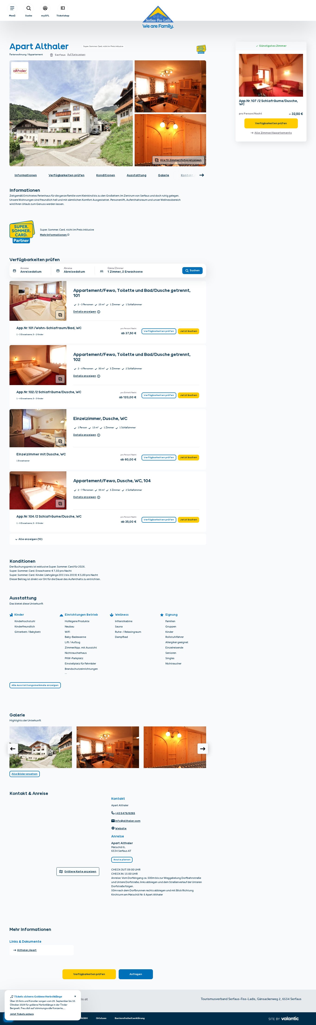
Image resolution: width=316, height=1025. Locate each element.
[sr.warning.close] (75, 996)
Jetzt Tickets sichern (22, 1014)
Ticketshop (62, 15)
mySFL (45, 15)
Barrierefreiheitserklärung (130, 1018)
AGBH (84, 1018)
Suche (28, 15)
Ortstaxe (101, 1018)
